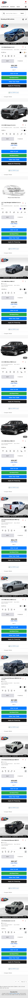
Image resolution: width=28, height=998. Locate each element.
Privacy (18, 993)
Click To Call (14, 73)
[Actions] (25, 47)
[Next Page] (18, 982)
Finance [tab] (20, 61)
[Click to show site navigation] (25, 7)
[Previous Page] (16, 982)
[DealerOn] (14, 991)
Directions (12, 6)
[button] (4, 7)
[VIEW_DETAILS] (14, 190)
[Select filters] (23, 19)
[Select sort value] (26, 19)
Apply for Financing (14, 85)
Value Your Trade (14, 81)
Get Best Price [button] (14, 77)
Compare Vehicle (8, 96)
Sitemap (14, 993)
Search (22, 13)
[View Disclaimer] (14, 55)
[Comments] (26, 56)
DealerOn (11, 993)
